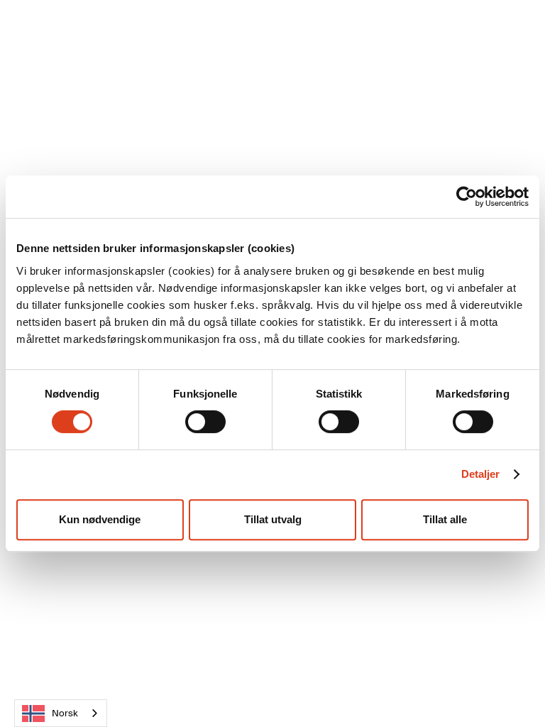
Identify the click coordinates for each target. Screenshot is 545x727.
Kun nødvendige (100, 519)
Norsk (65, 713)
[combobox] (60, 713)
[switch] (205, 421)
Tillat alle (445, 519)
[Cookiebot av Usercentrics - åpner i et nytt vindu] (466, 196)
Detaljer (480, 474)
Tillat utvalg (273, 519)
